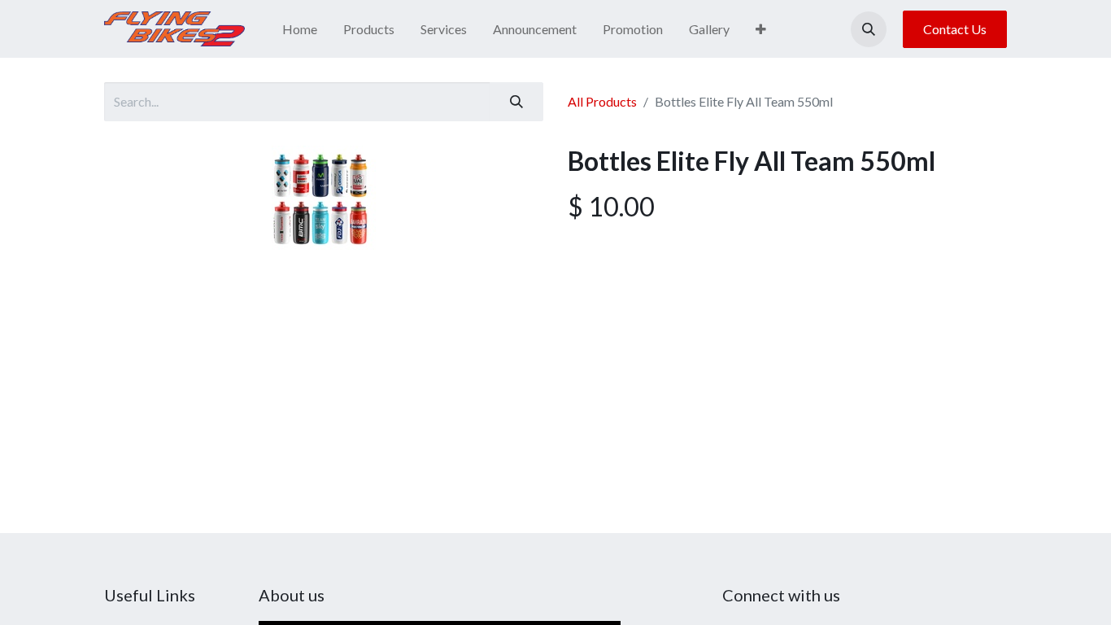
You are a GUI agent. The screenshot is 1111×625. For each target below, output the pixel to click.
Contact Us (955, 29)
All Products (602, 101)
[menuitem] (299, 29)
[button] (869, 29)
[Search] (516, 101)
